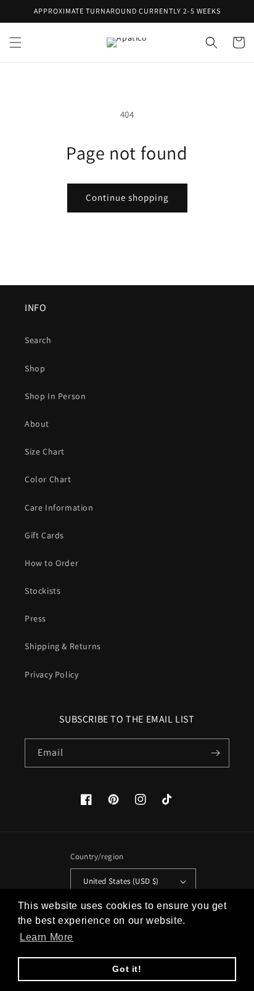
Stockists (42, 590)
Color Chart (48, 479)
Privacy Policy (51, 674)
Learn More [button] (46, 937)
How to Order (51, 562)
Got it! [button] (126, 969)
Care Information (59, 507)
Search (38, 340)
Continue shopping (127, 197)
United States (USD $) (120, 881)
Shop (35, 368)
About (37, 423)
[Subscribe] (215, 752)
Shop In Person (55, 396)
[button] (15, 42)
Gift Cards (44, 535)
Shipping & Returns (63, 646)
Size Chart (45, 451)
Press (35, 618)
